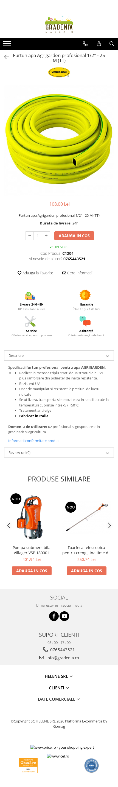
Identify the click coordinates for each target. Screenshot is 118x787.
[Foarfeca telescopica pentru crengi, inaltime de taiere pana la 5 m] (86, 517)
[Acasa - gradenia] (59, 24)
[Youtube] (64, 616)
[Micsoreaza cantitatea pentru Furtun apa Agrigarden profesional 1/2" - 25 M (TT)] (30, 235)
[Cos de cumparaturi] (99, 43)
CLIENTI (57, 687)
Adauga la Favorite (37, 272)
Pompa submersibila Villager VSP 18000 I (31, 550)
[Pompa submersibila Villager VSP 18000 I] (31, 517)
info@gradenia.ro (62, 657)
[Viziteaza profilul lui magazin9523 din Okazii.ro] (28, 765)
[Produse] (7, 45)
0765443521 (62, 649)
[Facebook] (54, 616)
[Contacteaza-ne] (85, 43)
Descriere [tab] (16, 355)
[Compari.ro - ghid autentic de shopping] (91, 765)
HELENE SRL (57, 676)
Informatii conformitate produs (33, 440)
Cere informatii (79, 272)
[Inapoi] (4, 57)
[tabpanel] (59, 140)
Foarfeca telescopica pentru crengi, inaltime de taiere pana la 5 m (86, 550)
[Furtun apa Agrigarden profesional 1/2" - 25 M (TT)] (59, 140)
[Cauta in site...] (112, 43)
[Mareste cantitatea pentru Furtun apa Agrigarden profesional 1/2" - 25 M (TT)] (46, 235)
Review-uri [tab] (19, 452)
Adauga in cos (74, 235)
